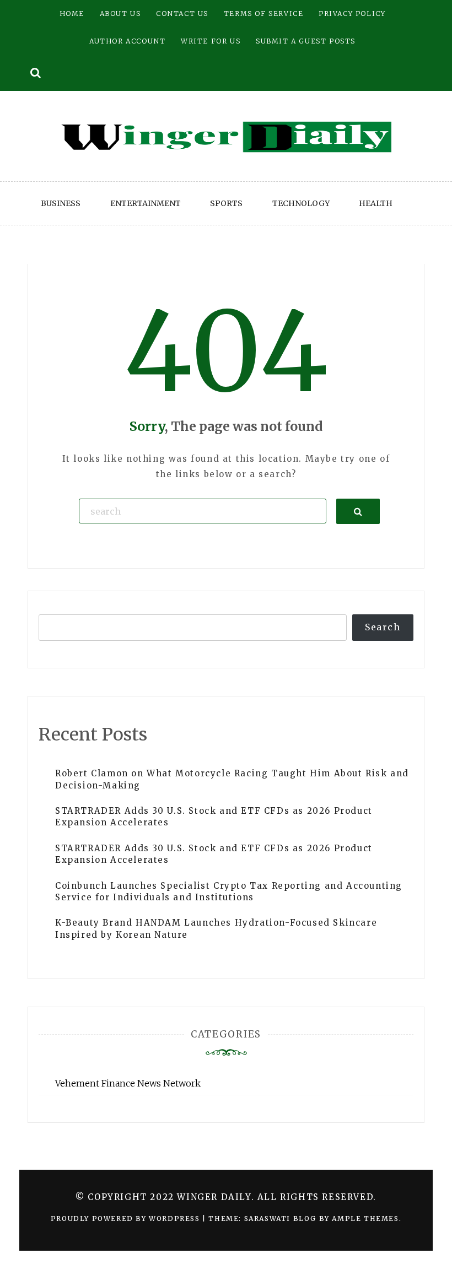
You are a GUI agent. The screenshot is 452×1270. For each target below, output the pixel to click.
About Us (120, 13)
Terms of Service (264, 13)
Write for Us (210, 41)
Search (383, 627)
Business (60, 203)
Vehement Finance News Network (128, 1083)
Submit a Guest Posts (306, 41)
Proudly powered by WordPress (126, 1218)
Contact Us (182, 13)
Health (375, 203)
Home (72, 13)
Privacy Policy (352, 13)
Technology (301, 203)
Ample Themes (365, 1218)
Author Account (127, 41)
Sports (226, 203)
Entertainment (145, 203)
